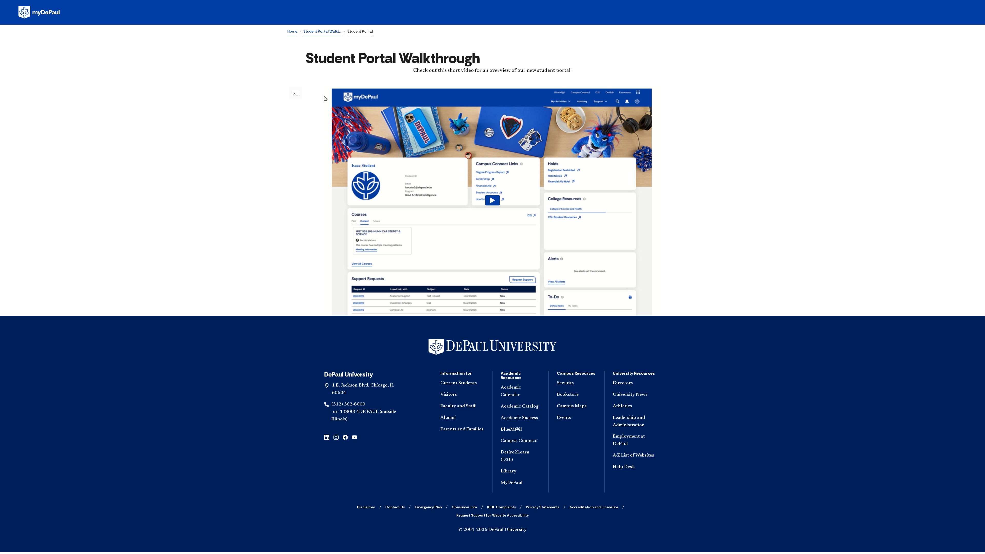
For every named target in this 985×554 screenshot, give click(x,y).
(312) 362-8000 (348, 404)
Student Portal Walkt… (322, 31)
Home (292, 31)
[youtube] (354, 436)
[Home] (492, 347)
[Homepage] (492, 12)
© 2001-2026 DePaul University (492, 530)
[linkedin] (326, 436)
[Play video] (492, 200)
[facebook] (345, 436)
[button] (492, 200)
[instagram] (336, 436)
